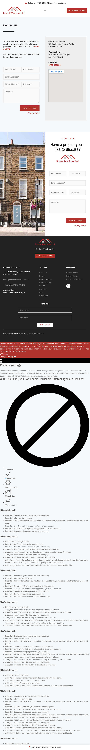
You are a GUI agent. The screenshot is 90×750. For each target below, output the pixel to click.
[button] (45, 10)
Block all (10, 470)
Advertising (11, 505)
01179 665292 (54, 65)
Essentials (11, 478)
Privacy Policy (34, 113)
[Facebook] (68, 286)
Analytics (11, 496)
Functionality (12, 487)
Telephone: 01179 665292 (14, 285)
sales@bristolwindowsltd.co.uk (16, 280)
